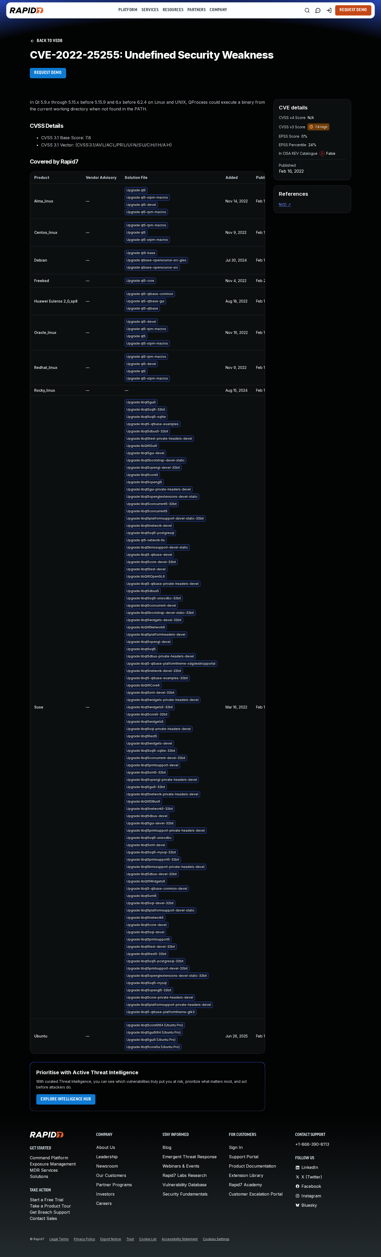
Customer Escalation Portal (256, 1194)
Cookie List (148, 1239)
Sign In (236, 1147)
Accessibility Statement (180, 1239)
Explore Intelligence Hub (66, 1099)
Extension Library (246, 1175)
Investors (105, 1194)
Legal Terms (59, 1239)
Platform (127, 10)
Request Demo (353, 10)
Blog (167, 1147)
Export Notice (110, 1239)
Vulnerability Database (185, 1184)
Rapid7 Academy (245, 1184)
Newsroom (107, 1166)
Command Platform (49, 1157)
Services (150, 10)
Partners (196, 10)
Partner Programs (114, 1184)
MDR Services (44, 1170)
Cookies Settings (216, 1239)
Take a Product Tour (50, 1206)
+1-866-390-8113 (312, 1144)
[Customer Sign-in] (329, 10)
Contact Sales (43, 1218)
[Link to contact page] (318, 10)
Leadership (107, 1156)
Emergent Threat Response (190, 1156)
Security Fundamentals (185, 1194)
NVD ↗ (285, 204)
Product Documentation (252, 1166)
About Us (105, 1147)
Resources (173, 10)
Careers (104, 1203)
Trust (130, 1239)
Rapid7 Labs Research (185, 1175)
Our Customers (111, 1175)
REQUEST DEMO (48, 73)
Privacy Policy (84, 1239)
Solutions (39, 1176)
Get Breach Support (50, 1212)
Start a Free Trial (46, 1199)
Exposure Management (53, 1164)
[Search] (307, 10)
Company (218, 10)
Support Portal (243, 1156)
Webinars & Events (181, 1166)
